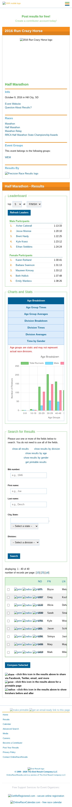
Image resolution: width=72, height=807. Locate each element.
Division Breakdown (36, 321)
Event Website (13, 104)
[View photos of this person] (38, 589)
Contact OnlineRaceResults (15, 757)
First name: (13, 485)
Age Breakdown (36, 300)
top (9, 204)
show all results (20, 449)
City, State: (13, 514)
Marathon (10, 123)
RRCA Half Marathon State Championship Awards (31, 135)
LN (63, 581)
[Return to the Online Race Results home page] (12, 3)
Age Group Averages (36, 314)
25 (42, 572)
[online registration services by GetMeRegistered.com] (36, 795)
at (24, 204)
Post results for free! (36, 16)
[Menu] (67, 3)
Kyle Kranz (22, 241)
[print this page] (19, 710)
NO (40, 581)
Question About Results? (18, 107)
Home (5, 715)
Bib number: (14, 469)
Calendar (7, 724)
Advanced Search (11, 729)
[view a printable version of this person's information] (18, 589)
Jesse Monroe (23, 231)
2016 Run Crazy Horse (24, 31)
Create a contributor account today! (36, 20)
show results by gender (36, 457)
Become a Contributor (12, 743)
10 (38, 572)
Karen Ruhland (23, 260)
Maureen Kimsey (25, 270)
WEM (8, 157)
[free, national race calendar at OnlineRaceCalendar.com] (36, 802)
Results (6, 719)
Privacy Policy (9, 752)
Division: (12, 536)
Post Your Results (11, 747)
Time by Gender (36, 341)
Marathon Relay (13, 131)
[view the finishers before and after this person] (27, 589)
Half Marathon (12, 127)
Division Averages (36, 334)
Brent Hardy (22, 236)
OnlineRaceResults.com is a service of (36, 775)
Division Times (36, 327)
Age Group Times (36, 307)
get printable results (36, 462)
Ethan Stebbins (24, 247)
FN (49, 581)
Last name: (13, 498)
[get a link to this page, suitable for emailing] (49, 710)
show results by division (47, 449)
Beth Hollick (22, 276)
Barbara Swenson (25, 265)
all (47, 572)
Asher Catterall (24, 226)
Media (5, 733)
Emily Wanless (24, 281)
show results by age (36, 453)
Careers (6, 738)
